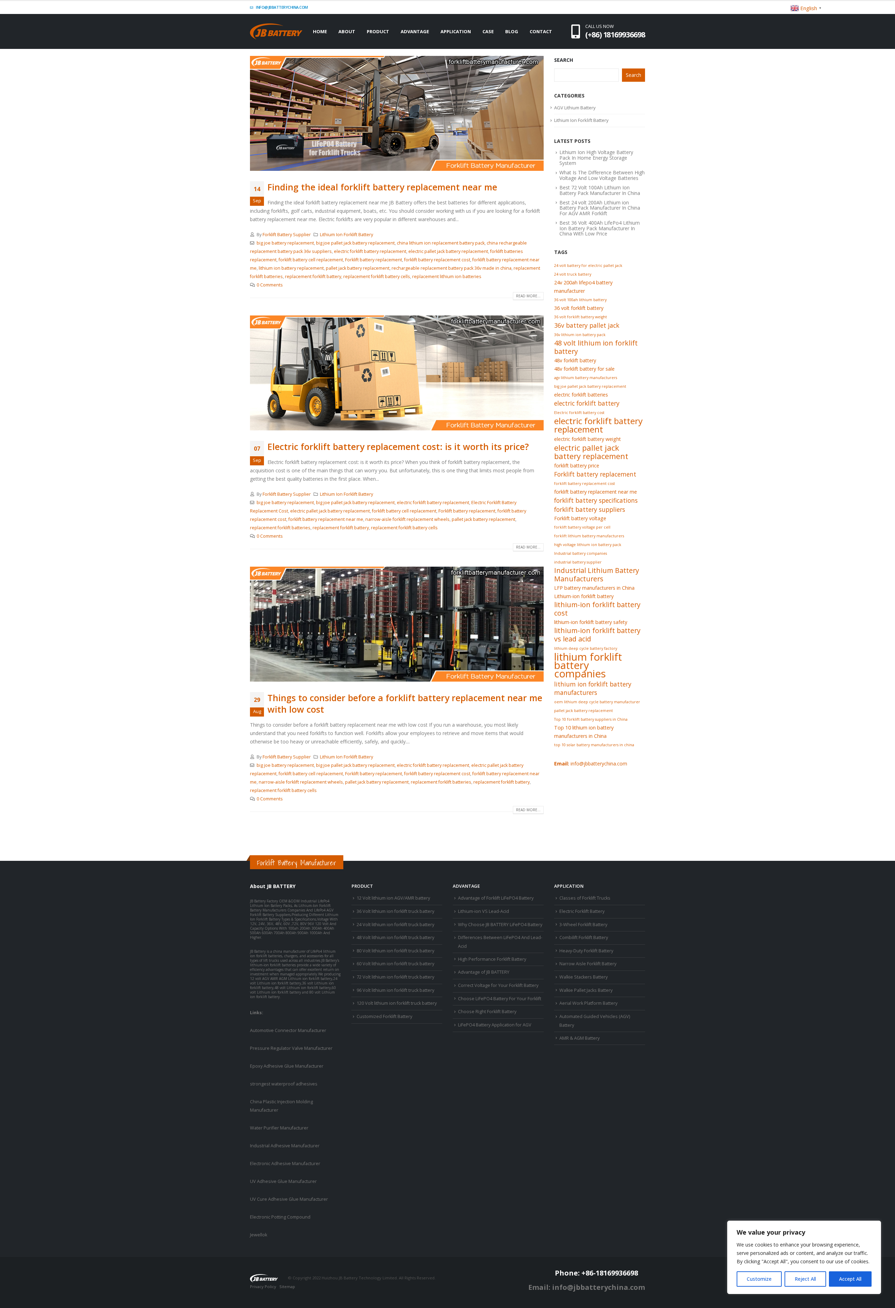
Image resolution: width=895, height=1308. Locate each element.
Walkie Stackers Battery (583, 977)
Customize (759, 1279)
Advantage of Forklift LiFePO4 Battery (496, 898)
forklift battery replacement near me (325, 519)
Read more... (528, 295)
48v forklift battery (575, 360)
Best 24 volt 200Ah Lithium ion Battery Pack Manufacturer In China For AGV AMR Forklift (599, 208)
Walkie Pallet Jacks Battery (586, 990)
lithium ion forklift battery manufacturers (592, 688)
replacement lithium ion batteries (446, 276)
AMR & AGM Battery (579, 1038)
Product (378, 31)
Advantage (415, 31)
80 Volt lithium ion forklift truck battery (395, 951)
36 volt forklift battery (578, 308)
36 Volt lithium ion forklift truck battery (395, 911)
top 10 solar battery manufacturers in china (594, 744)
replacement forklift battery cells (376, 276)
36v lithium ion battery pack (580, 334)
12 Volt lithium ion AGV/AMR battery (393, 898)
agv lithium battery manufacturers (585, 377)
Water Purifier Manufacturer (279, 1128)
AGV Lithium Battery (575, 107)
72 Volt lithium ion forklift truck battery (395, 977)
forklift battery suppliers (589, 509)
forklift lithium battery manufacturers (589, 535)
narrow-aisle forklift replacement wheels (407, 519)
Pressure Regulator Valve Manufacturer (291, 1048)
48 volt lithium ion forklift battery (596, 347)
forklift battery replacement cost (437, 260)
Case (488, 31)
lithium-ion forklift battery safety (590, 622)
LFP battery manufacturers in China (594, 587)
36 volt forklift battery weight (580, 316)
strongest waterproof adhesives (283, 1084)
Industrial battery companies (580, 553)
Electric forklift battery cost (579, 412)
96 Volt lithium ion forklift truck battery (395, 990)
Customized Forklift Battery (384, 1016)
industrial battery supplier (578, 562)
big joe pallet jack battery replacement (355, 243)
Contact (541, 31)
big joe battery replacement (285, 243)
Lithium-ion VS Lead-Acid (483, 911)
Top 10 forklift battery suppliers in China (591, 719)
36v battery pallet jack (586, 325)
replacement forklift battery (313, 276)
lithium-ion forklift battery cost (597, 609)
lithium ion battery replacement (291, 268)
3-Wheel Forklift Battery (583, 925)
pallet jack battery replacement (357, 268)
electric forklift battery (587, 403)
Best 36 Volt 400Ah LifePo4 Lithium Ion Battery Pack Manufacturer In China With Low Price (599, 228)
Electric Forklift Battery (581, 911)
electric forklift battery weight (587, 439)
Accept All (850, 1279)
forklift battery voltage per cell (582, 527)
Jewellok (258, 1235)
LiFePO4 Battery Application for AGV (494, 1025)
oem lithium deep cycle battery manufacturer (597, 701)
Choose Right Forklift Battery (487, 1012)
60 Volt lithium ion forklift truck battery (395, 964)
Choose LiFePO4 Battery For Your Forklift (499, 999)
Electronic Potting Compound (280, 1217)
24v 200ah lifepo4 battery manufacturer (583, 286)
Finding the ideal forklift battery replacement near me (382, 187)
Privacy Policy (263, 1286)
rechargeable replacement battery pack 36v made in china (451, 268)
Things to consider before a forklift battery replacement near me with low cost (404, 703)
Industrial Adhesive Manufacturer (285, 1146)
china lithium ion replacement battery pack (441, 243)
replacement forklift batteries (280, 528)
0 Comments (270, 285)
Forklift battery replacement (373, 260)
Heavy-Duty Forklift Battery (586, 951)
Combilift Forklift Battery (583, 937)
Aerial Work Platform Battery (588, 1003)
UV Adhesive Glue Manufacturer (283, 1181)
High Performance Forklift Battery (492, 959)
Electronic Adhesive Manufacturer (285, 1164)
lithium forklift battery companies (588, 665)
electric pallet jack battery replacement (448, 251)
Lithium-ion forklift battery (584, 596)
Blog (511, 31)
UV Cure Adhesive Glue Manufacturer (289, 1199)
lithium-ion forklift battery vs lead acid (597, 634)
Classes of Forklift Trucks (584, 898)
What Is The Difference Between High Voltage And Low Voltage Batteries (602, 175)
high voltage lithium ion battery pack (587, 544)
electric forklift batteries (581, 394)
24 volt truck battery (572, 274)
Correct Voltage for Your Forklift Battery (498, 985)
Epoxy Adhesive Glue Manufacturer (286, 1066)
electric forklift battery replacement (370, 251)
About (346, 31)
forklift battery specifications (596, 500)
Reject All (805, 1279)
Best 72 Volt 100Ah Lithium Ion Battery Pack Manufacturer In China (599, 190)
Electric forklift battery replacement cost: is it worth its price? (398, 446)
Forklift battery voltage (580, 518)
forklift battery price (576, 465)
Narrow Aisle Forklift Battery (587, 964)
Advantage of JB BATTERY (483, 972)
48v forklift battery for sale (584, 368)
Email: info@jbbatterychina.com (586, 1287)
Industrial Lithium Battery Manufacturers (596, 574)
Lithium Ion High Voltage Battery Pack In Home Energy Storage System (596, 157)
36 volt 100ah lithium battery (580, 299)
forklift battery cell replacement (311, 260)
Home (320, 31)
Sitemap (287, 1286)
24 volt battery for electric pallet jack (588, 265)
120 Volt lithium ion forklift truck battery (397, 1003)
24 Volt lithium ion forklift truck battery (395, 925)
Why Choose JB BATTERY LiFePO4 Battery (500, 925)
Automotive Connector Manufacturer (288, 1030)
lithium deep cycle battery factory (585, 648)
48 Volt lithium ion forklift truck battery (395, 937)
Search (563, 60)
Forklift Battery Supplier (287, 235)
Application (456, 31)
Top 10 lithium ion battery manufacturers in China (584, 731)
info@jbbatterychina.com (281, 7)
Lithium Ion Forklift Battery (346, 235)
